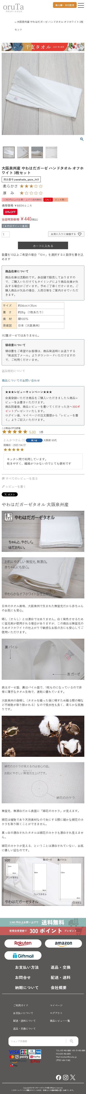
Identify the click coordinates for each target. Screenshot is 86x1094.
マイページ (56, 1005)
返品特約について (13, 371)
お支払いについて (23, 1013)
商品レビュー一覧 (60, 1021)
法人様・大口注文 (64, 5)
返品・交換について (24, 1028)
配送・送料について (24, 1021)
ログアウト (56, 1013)
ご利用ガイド (20, 1005)
